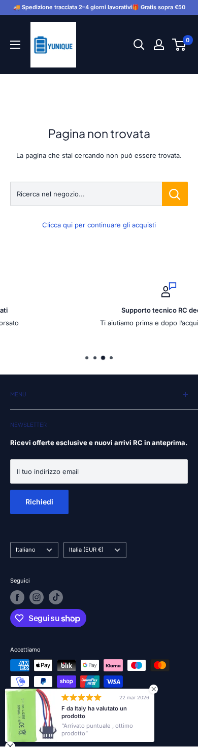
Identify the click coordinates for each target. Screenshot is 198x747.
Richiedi (39, 501)
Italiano (26, 549)
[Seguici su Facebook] (17, 597)
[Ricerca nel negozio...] (175, 194)
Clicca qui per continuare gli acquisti (99, 225)
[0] (179, 45)
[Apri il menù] (15, 45)
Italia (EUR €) (86, 549)
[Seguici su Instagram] (36, 597)
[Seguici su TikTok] (56, 597)
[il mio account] (159, 44)
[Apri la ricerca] (139, 44)
